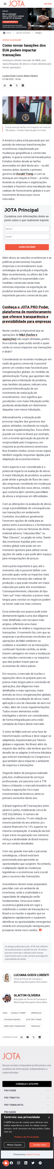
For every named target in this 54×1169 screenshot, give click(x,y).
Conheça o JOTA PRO (27, 1084)
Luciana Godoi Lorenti (12, 76)
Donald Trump (24, 173)
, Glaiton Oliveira (30, 76)
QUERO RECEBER (27, 247)
